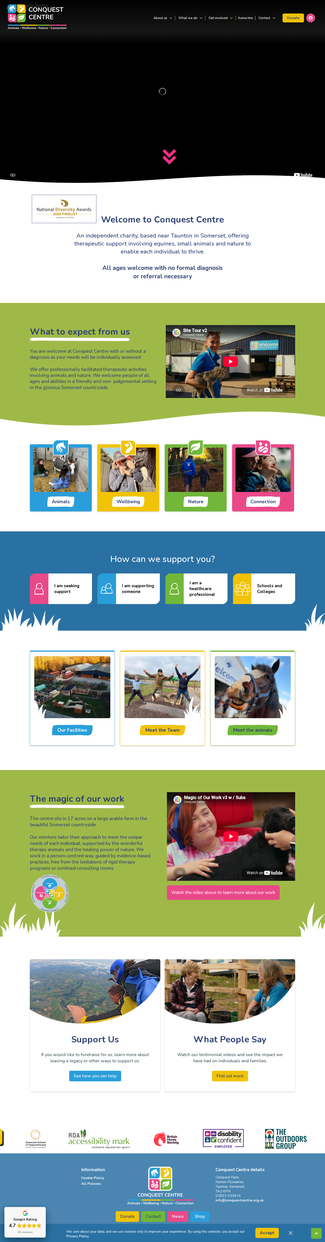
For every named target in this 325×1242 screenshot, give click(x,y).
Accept (267, 1233)
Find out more (230, 1076)
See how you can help (95, 1076)
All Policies (91, 1183)
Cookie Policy (92, 1178)
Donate (293, 18)
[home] (37, 16)
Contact (153, 1216)
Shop (200, 1216)
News (178, 1216)
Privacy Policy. (77, 1236)
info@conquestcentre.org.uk (240, 1200)
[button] (162, 18)
